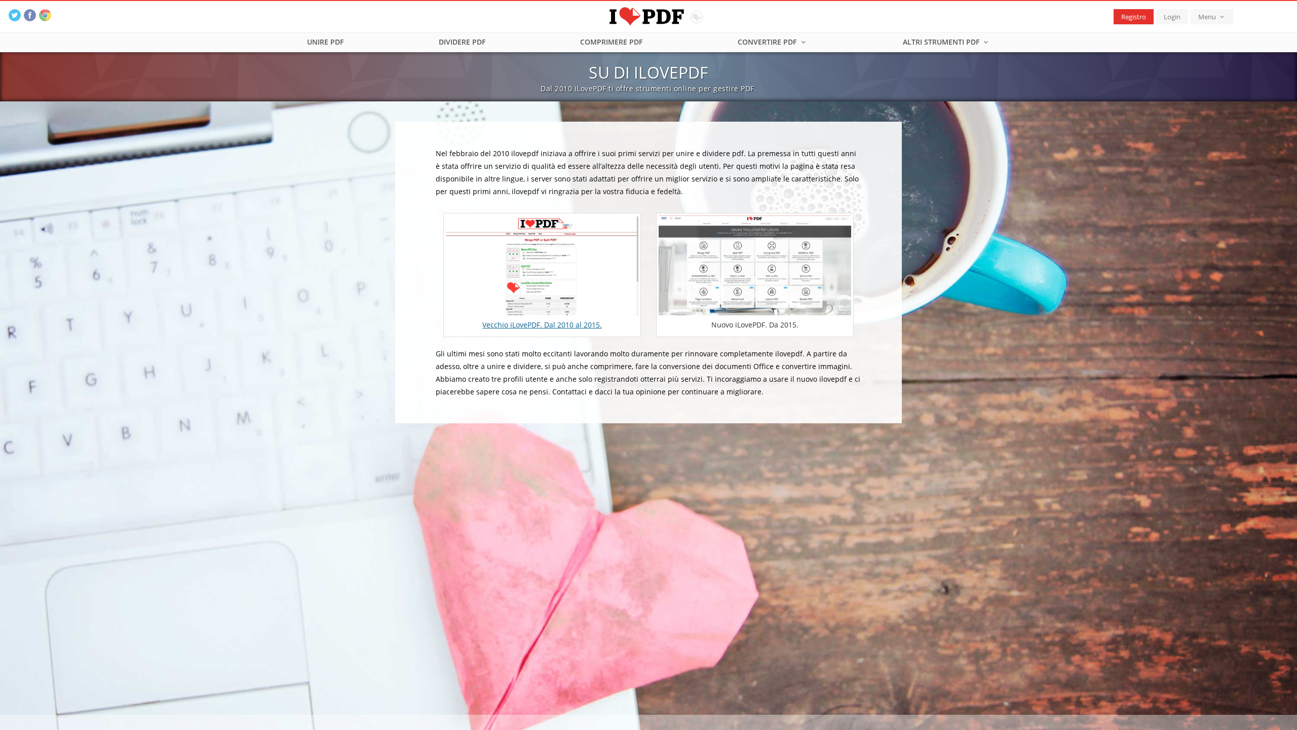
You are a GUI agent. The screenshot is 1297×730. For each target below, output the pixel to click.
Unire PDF (325, 42)
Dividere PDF (462, 42)
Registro (1133, 16)
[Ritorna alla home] (649, 15)
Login (1172, 16)
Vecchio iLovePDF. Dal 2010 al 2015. (542, 325)
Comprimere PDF (611, 42)
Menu (1207, 16)
